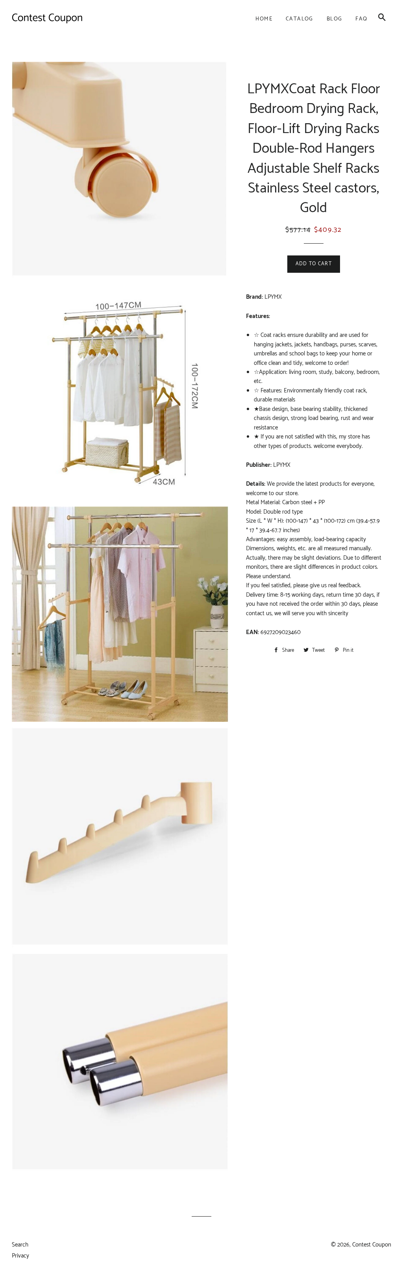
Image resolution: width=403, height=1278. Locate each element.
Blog (334, 19)
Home (263, 19)
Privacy (20, 1256)
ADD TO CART (314, 264)
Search (20, 1245)
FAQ (361, 19)
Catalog (299, 19)
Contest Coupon (371, 1245)
